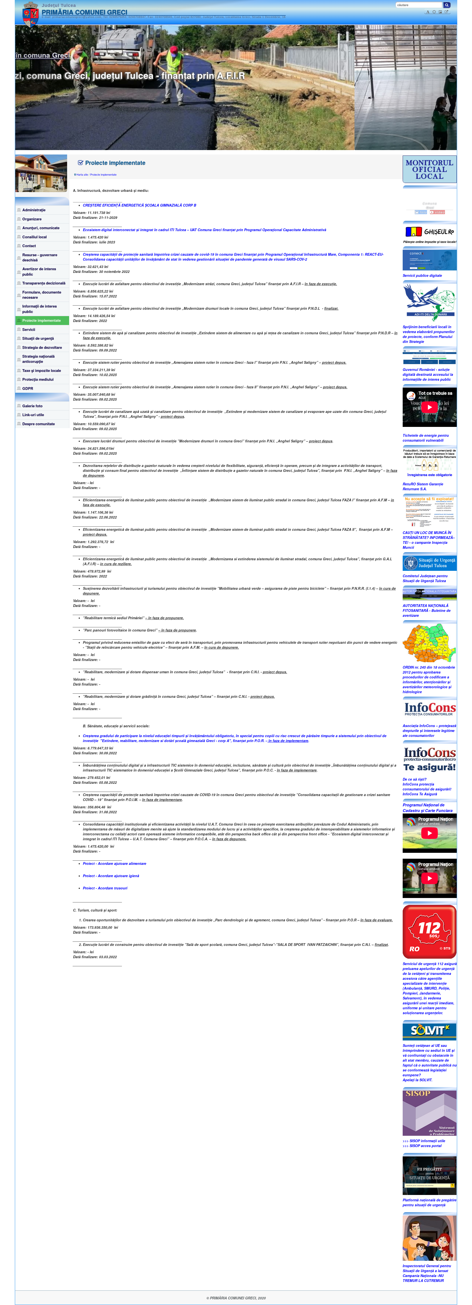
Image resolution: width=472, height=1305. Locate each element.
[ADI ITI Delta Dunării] (430, 302)
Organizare (32, 219)
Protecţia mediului (38, 379)
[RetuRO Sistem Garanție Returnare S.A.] (430, 463)
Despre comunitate (38, 423)
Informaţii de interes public (39, 308)
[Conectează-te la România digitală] (430, 259)
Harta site (82, 174)
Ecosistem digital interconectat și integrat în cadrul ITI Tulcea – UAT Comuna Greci (152, 229)
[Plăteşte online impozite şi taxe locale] (430, 231)
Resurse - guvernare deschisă (39, 257)
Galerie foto (32, 405)
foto (423, 212)
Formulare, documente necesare (41, 294)
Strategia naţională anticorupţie (38, 358)
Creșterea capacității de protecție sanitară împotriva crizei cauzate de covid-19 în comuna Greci (163, 254)
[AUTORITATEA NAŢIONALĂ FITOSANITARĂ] (430, 594)
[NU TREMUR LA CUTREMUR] (430, 1237)
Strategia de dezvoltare (42, 347)
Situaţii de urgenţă (38, 338)
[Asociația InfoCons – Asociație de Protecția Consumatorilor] (430, 709)
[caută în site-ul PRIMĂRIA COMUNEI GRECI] (447, 5)
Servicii (28, 329)
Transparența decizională (43, 283)
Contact (29, 245)
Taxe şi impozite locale (41, 370)
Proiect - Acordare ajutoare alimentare (114, 863)
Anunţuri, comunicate (40, 227)
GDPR (27, 388)
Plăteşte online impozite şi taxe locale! (430, 242)
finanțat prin (273, 229)
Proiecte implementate (41, 320)
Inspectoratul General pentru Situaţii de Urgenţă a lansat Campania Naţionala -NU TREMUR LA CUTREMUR (427, 1273)
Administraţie (33, 209)
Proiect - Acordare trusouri (105, 887)
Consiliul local (34, 236)
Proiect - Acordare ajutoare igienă (111, 875)
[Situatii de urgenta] (430, 1175)
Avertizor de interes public (39, 271)
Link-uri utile (33, 414)
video (439, 212)
